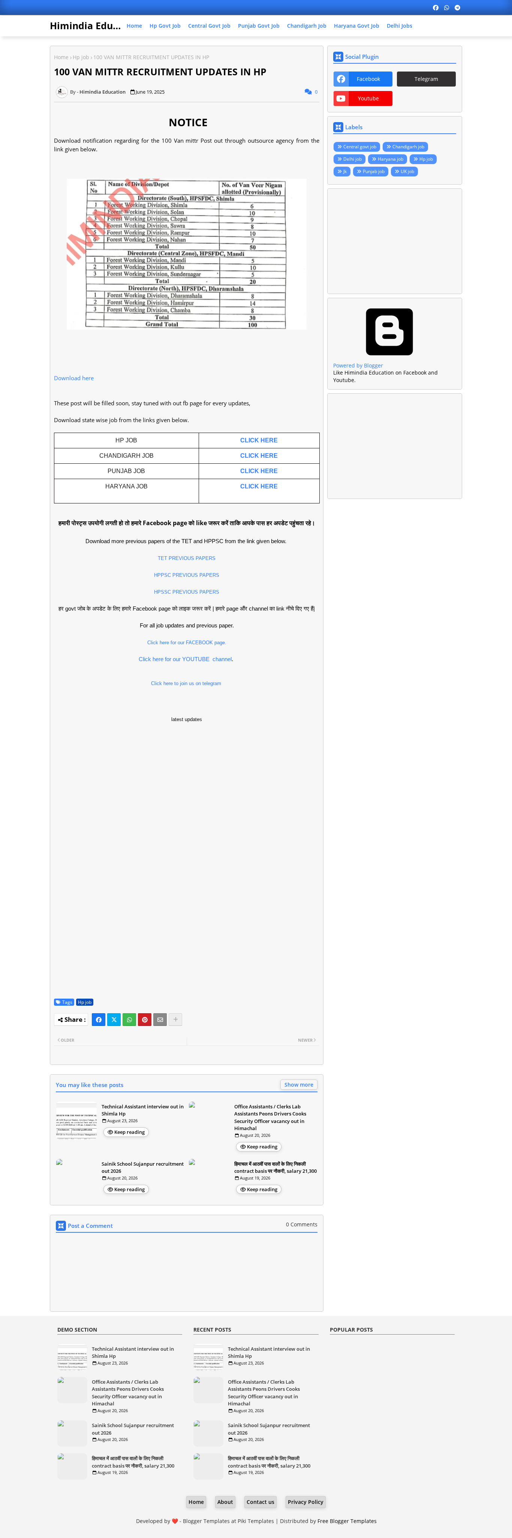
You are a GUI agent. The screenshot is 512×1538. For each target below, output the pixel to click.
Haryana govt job (356, 25)
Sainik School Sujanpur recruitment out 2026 (143, 1167)
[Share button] (175, 1019)
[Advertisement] (394, 241)
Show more (298, 1084)
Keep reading (129, 1132)
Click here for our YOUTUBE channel (185, 659)
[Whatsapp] (129, 1019)
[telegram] (457, 7)
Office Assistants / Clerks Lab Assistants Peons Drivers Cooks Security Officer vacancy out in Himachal (270, 1117)
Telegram (426, 78)
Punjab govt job (259, 25)
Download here (74, 378)
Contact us (260, 1501)
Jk (345, 171)
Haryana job (390, 159)
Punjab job (374, 171)
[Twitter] (114, 1019)
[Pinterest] (144, 1019)
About (225, 1501)
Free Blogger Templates (347, 1521)
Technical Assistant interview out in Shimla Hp (143, 1110)
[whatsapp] (446, 7)
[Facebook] (98, 1019)
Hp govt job (165, 25)
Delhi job (352, 159)
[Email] (160, 1019)
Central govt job (209, 25)
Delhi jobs (399, 25)
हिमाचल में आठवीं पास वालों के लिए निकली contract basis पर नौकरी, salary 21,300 (275, 1167)
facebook (368, 78)
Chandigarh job (306, 25)
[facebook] (435, 7)
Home (134, 25)
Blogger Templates (206, 1521)
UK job (407, 171)
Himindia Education (96, 25)
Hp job (81, 57)
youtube (368, 98)
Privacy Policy (305, 1501)
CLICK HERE (259, 440)
